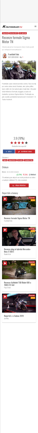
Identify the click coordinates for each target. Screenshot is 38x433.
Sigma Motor (12, 160)
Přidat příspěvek (20, 185)
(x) (20, 174)
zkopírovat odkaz (26, 151)
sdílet (10, 151)
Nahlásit (33, 174)
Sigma (5, 160)
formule (20, 160)
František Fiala (28, 160)
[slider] (19, 142)
